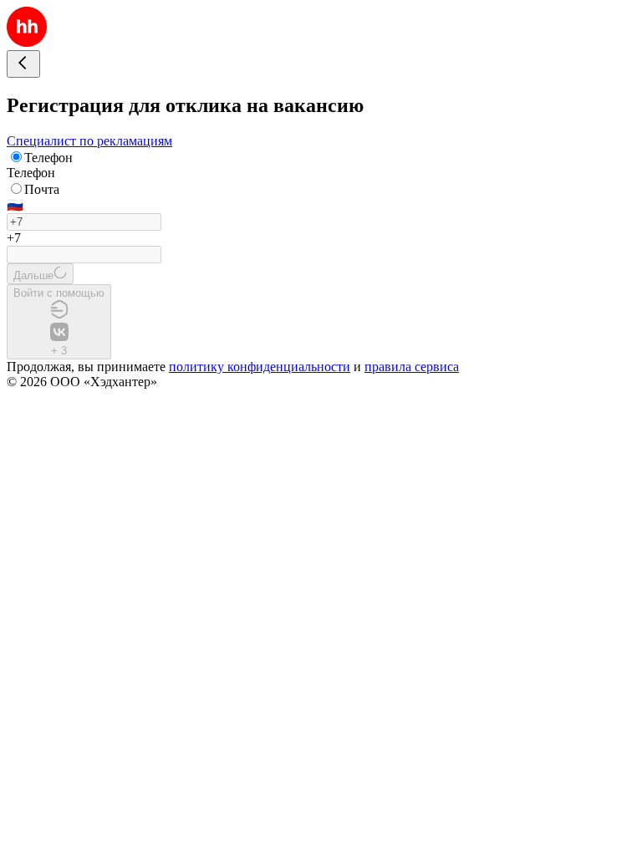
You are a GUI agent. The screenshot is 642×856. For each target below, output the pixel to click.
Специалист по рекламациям (89, 141)
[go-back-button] (23, 64)
